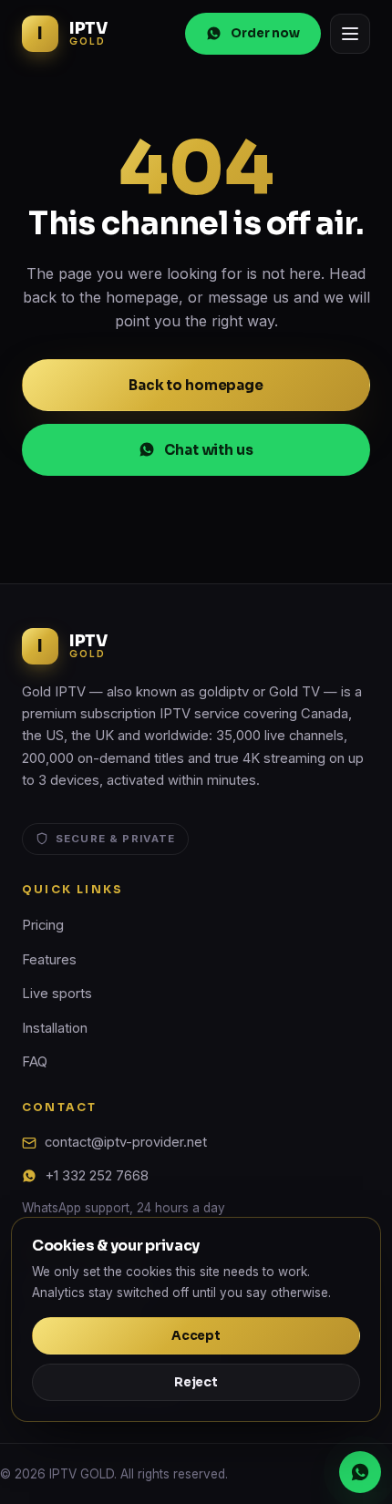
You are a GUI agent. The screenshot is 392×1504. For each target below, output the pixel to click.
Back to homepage (196, 385)
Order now (265, 33)
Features (49, 960)
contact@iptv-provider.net (126, 1142)
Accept (196, 1336)
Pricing (43, 925)
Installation (55, 1028)
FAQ (34, 1062)
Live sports (57, 993)
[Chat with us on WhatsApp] (360, 1472)
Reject (196, 1382)
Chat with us (208, 449)
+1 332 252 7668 (97, 1176)
